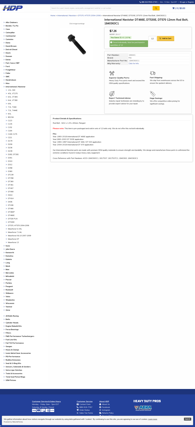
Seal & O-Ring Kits (13, 363)
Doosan (9, 56)
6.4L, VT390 (12, 100)
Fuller (8, 73)
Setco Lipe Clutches (14, 370)
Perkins (9, 283)
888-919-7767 (85, 407)
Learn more (152, 419)
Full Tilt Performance (15, 343)
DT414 (10, 198)
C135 (10, 124)
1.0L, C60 (11, 90)
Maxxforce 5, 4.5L (15, 229)
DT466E (11, 215)
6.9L (9, 104)
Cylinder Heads (12, 323)
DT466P (11, 212)
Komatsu (9, 256)
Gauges (9, 346)
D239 (10, 151)
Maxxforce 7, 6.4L (15, 232)
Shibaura (9, 293)
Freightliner (11, 70)
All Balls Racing (12, 316)
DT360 (10, 181)
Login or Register (187, 2)
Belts (8, 319)
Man (7, 269)
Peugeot (9, 286)
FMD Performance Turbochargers (20, 336)
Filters (8, 333)
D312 (10, 164)
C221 (10, 137)
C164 (10, 131)
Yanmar (9, 307)
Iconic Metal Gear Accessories (18, 353)
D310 (10, 161)
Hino (7, 83)
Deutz (8, 53)
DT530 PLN (12, 219)
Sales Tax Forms (86, 413)
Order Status (84, 410)
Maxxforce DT (13, 239)
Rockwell (9, 290)
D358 (10, 168)
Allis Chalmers (12, 22)
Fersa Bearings (12, 329)
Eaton (8, 60)
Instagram (106, 410)
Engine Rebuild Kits (14, 326)
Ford (8, 66)
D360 (10, 171)
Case (8, 29)
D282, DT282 (13, 154)
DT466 (10, 208)
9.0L (9, 114)
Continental (10, 36)
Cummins (9, 39)
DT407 (10, 188)
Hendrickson (11, 80)
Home (52, 15)
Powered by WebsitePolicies (13, 422)
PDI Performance (13, 356)
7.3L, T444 (12, 107)
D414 (10, 195)
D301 (10, 158)
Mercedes (10, 273)
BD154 (11, 117)
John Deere (10, 249)
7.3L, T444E (12, 110)
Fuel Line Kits (11, 340)
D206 (10, 144)
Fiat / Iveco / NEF (13, 63)
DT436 (10, 205)
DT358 (10, 178)
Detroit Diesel (11, 49)
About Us (106, 404)
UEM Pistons (11, 380)
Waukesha (10, 300)
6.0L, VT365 (12, 97)
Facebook (106, 407)
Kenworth (10, 252)
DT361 (10, 185)
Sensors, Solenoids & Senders (18, 367)
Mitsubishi (10, 276)
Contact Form (85, 404)
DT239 (10, 175)
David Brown (11, 46)
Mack (8, 266)
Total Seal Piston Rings (15, 377)
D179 (10, 141)
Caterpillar (10, 32)
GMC (7, 76)
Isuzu (8, 246)
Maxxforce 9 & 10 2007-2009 (19, 236)
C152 (10, 127)
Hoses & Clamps (12, 350)
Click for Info (133, 63)
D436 (10, 202)
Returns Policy (108, 413)
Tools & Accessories (14, 373)
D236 (10, 148)
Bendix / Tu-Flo (12, 26)
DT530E (11, 222)
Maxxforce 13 (13, 242)
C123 (10, 120)
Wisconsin (10, 303)
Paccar (9, 280)
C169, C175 (12, 134)
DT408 (10, 192)
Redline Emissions (13, 360)
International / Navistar (16, 87)
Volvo (8, 296)
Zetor (8, 310)
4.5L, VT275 (12, 93)
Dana (8, 43)
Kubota (9, 259)
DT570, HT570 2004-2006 (18, 225)
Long (8, 263)
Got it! (187, 419)
